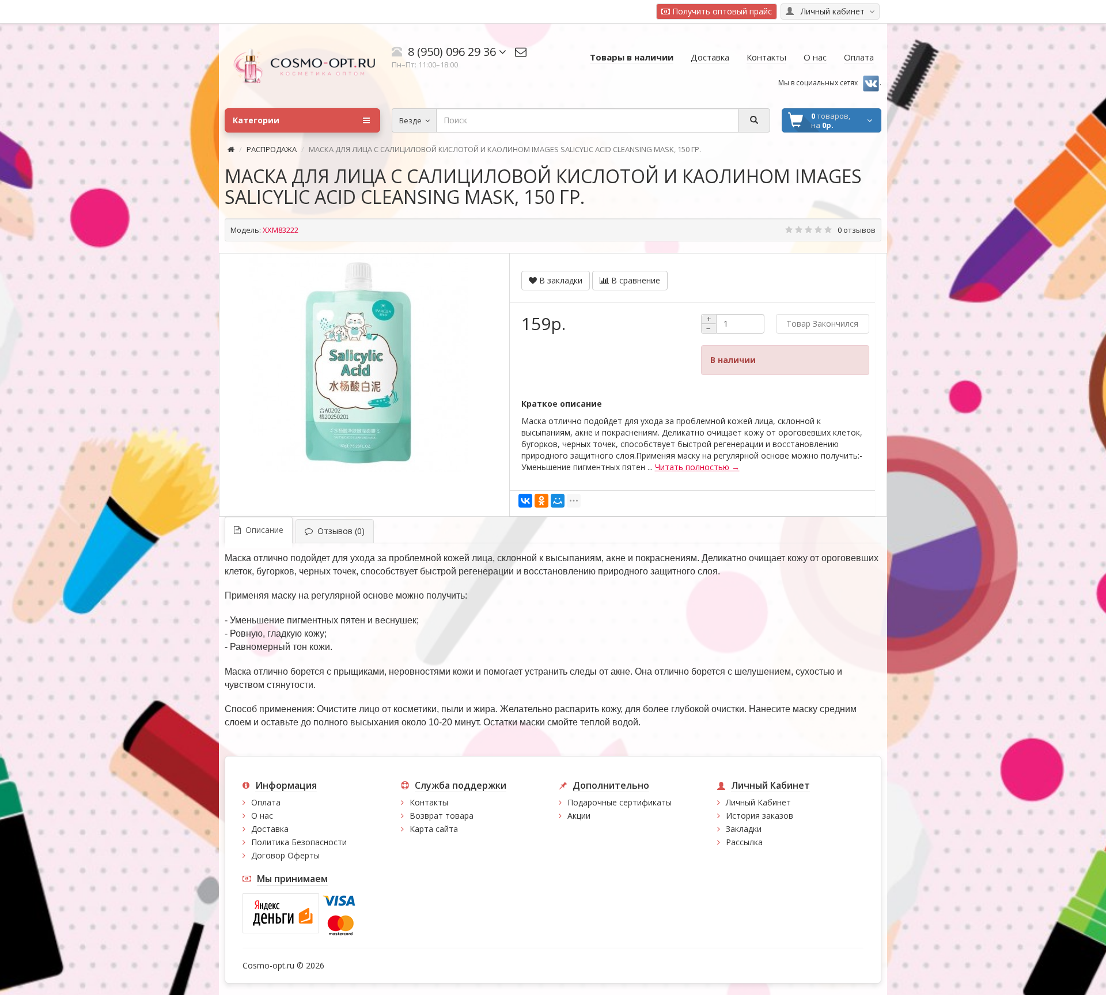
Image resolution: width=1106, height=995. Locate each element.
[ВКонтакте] (525, 501)
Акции (578, 815)
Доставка (270, 828)
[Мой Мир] (558, 501)
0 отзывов (857, 230)
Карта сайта (434, 828)
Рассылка (744, 842)
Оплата (266, 802)
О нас (262, 815)
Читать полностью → (697, 466)
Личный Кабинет (758, 802)
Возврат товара (442, 815)
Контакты (429, 802)
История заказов (759, 815)
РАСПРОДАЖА (272, 149)
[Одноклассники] (541, 501)
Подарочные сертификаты (619, 802)
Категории (256, 120)
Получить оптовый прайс (721, 11)
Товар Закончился (822, 323)
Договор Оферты (285, 855)
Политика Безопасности (299, 842)
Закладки (744, 828)
